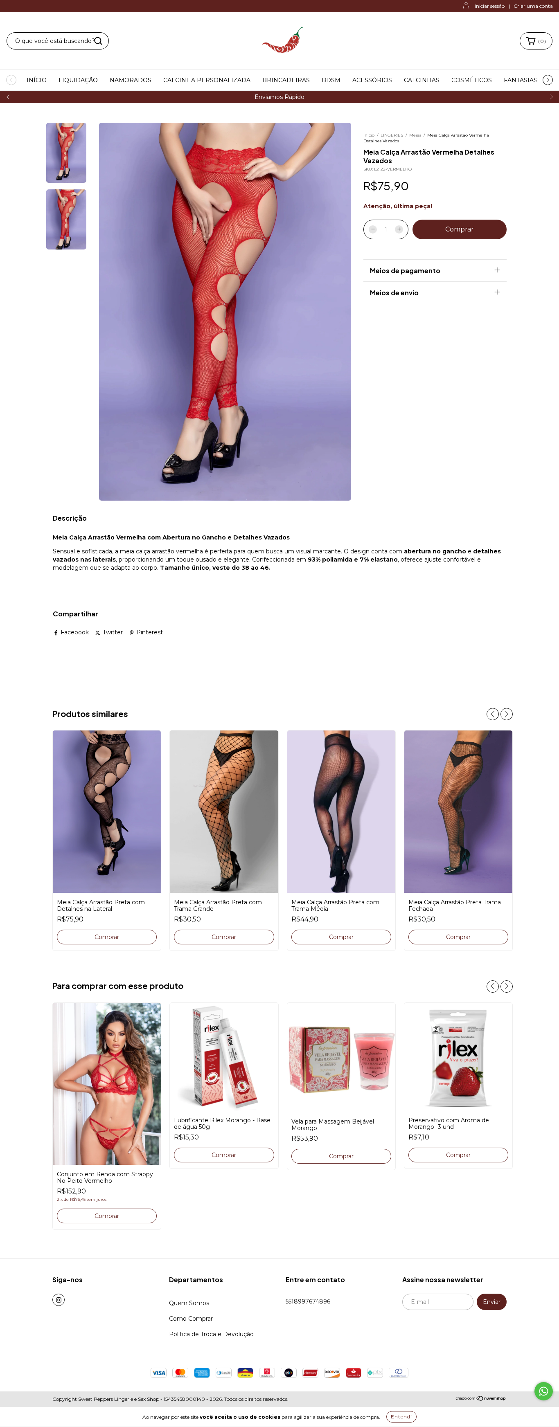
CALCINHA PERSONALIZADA (206, 80)
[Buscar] (98, 41)
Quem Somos (189, 1303)
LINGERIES (392, 135)
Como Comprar (191, 1318)
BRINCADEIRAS (286, 80)
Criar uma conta (533, 6)
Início (368, 135)
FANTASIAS (520, 80)
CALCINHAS (422, 80)
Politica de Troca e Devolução (211, 1334)
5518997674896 (308, 1301)
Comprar (107, 1216)
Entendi (401, 1417)
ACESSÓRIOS (372, 80)
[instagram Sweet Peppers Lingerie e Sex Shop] (58, 1300)
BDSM (331, 80)
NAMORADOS (130, 80)
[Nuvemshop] (481, 1399)
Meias (415, 135)
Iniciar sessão (490, 6)
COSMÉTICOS (471, 80)
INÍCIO (37, 80)
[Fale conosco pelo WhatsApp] (543, 1391)
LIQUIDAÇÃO (78, 80)
